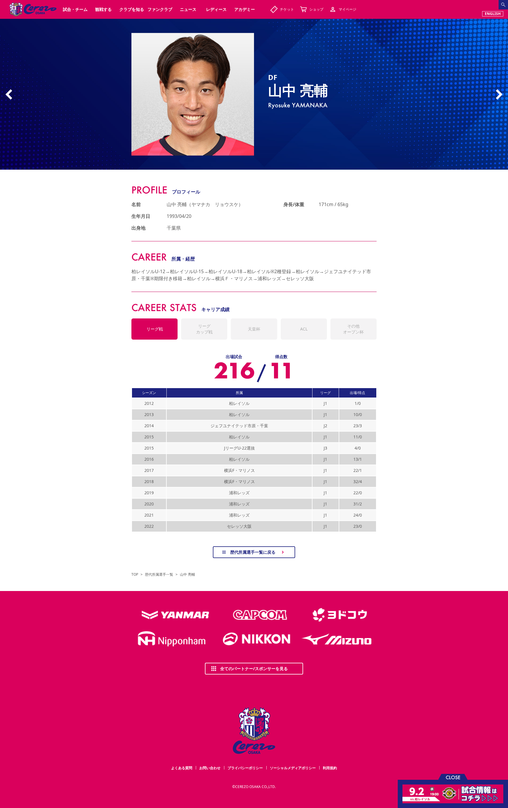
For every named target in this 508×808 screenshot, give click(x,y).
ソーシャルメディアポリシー (293, 767)
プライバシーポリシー (245, 767)
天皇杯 (254, 329)
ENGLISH (493, 13)
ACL (304, 329)
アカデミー (244, 9)
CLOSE (453, 777)
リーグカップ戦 (204, 329)
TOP (134, 574)
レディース (216, 9)
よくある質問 (181, 767)
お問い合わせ (209, 767)
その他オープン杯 (353, 329)
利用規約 (330, 767)
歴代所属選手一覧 (159, 574)
